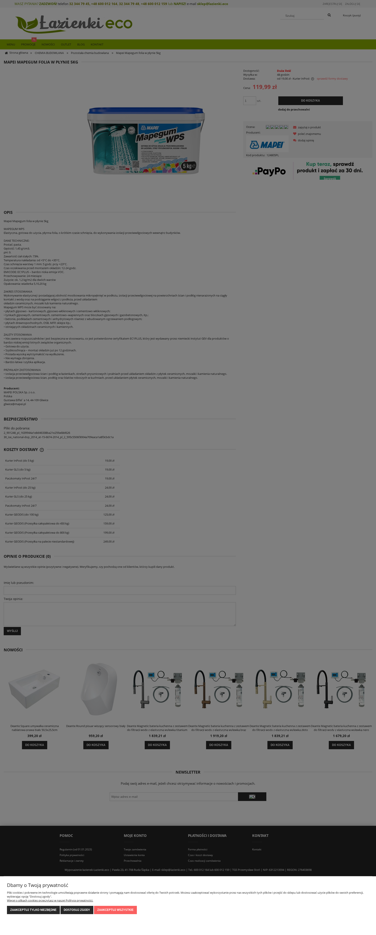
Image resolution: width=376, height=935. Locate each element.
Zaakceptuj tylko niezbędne (33, 910)
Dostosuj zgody (77, 910)
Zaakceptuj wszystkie (115, 910)
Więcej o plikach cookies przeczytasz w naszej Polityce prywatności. (50, 900)
